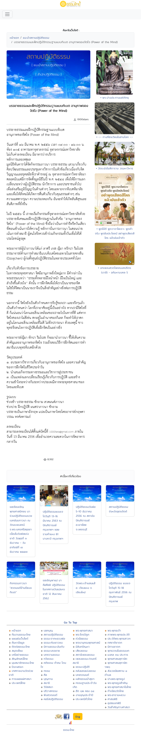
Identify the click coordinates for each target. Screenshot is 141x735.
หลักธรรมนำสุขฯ (85, 679)
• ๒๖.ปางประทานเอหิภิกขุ (114, 98)
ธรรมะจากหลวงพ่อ (54, 638)
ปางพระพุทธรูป (116, 679)
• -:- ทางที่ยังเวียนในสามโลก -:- (114, 137)
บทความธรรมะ (52, 655)
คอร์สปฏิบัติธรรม (53, 699)
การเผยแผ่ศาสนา (21, 679)
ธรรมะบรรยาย (52, 651)
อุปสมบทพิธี (114, 703)
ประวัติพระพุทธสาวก (119, 638)
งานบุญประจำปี (84, 695)
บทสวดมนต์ (82, 675)
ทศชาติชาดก (115, 642)
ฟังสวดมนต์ (50, 695)
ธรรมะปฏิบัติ (83, 667)
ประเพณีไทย (18, 683)
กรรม (47, 671)
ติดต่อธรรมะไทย (21, 647)
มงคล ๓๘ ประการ (118, 655)
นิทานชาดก (114, 647)
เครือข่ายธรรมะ (20, 655)
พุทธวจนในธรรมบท (118, 651)
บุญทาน (48, 679)
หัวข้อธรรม (82, 638)
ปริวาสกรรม (50, 691)
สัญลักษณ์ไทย (20, 659)
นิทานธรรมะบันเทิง (54, 647)
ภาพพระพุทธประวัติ (119, 634)
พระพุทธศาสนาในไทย (119, 687)
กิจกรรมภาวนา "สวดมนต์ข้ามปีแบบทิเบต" (21, 587)
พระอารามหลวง (116, 695)
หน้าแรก (14, 38)
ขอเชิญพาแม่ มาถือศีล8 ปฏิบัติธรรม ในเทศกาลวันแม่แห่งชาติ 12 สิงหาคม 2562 (54, 589)
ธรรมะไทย (68, 730)
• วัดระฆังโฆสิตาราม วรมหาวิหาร (114, 168)
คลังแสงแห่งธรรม (86, 671)
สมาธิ (47, 683)
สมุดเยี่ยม (17, 651)
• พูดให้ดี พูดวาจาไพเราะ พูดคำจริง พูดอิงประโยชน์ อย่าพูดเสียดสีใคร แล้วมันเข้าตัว (114, 233)
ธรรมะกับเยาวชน (53, 642)
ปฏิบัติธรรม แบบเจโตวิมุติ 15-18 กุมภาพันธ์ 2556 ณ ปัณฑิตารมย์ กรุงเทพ (120, 592)
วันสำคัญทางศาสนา (119, 707)
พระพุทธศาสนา (84, 630)
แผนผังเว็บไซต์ (20, 638)
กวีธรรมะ (49, 659)
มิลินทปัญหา (83, 647)
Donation (17, 667)
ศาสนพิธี (112, 699)
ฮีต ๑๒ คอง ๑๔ (85, 691)
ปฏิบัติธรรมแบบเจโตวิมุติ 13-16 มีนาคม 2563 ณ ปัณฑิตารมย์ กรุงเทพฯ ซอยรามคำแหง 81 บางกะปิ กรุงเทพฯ (53, 525)
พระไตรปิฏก (82, 634)
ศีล (45, 675)
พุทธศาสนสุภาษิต (117, 659)
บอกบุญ (48, 630)
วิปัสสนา (48, 687)
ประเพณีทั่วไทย (84, 699)
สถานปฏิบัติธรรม (53, 634)
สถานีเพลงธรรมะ (85, 655)
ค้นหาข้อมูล (18, 642)
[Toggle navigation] (7, 14)
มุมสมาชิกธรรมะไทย (23, 663)
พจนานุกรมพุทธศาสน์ (88, 642)
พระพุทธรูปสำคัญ (118, 683)
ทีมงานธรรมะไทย (21, 634)
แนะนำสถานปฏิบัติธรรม (36, 38)
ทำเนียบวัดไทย (116, 691)
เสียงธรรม (81, 651)
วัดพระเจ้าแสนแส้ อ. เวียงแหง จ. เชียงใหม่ (85, 587)
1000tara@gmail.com (61, 431)
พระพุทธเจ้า (114, 630)
